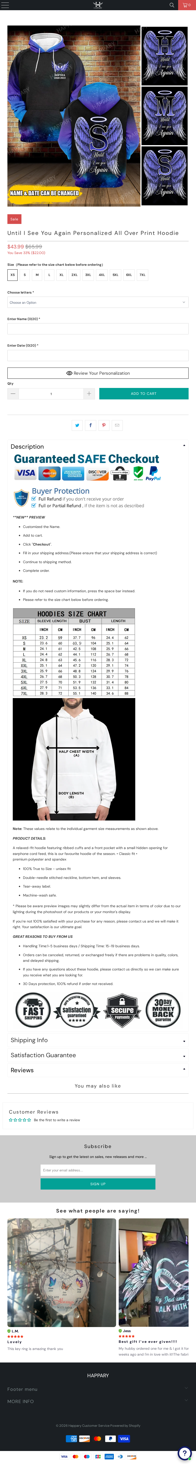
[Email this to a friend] (117, 425)
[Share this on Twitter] (77, 425)
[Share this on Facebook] (90, 425)
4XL (102, 275)
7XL (142, 275)
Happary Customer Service (88, 1425)
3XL (88, 275)
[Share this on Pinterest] (104, 425)
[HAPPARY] (98, 5)
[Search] (172, 5)
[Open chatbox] (185, 1453)
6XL (129, 275)
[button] (98, 292)
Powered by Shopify (125, 1425)
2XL (74, 275)
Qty (10, 383)
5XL (115, 275)
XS (12, 275)
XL (61, 275)
